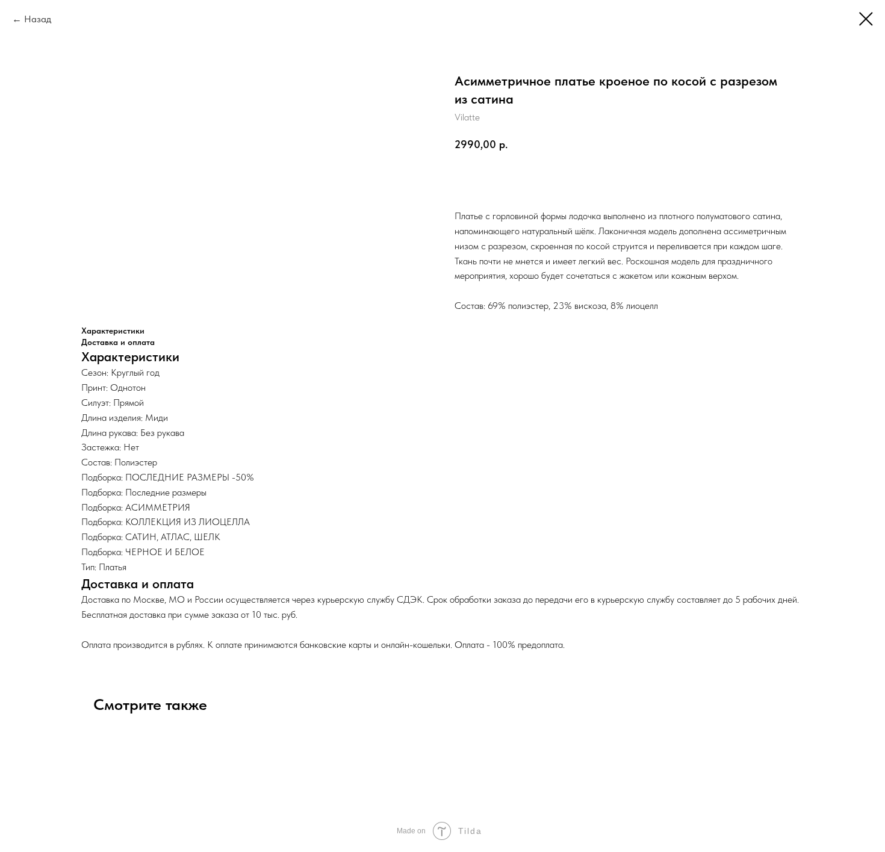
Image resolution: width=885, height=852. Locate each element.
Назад (37, 19)
